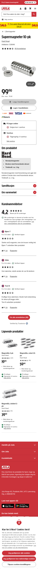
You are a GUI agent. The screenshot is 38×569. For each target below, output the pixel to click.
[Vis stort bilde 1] (19, 69)
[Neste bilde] (33, 69)
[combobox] (19, 14)
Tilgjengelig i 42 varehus (10, 377)
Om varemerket (9, 192)
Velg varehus (8, 19)
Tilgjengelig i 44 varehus (28, 377)
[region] (19, 543)
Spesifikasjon (8, 185)
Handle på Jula (8, 445)
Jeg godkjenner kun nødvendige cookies (19, 559)
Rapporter (13, 251)
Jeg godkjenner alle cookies (19, 553)
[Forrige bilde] (4, 69)
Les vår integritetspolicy (20, 547)
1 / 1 (29, 84)
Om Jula (5, 452)
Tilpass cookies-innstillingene (19, 564)
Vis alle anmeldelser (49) (19, 317)
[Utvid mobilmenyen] (35, 8)
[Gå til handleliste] (25, 8)
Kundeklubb (7, 458)
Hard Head (6, 41)
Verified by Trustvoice (17, 323)
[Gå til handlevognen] (30, 8)
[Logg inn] (20, 8)
